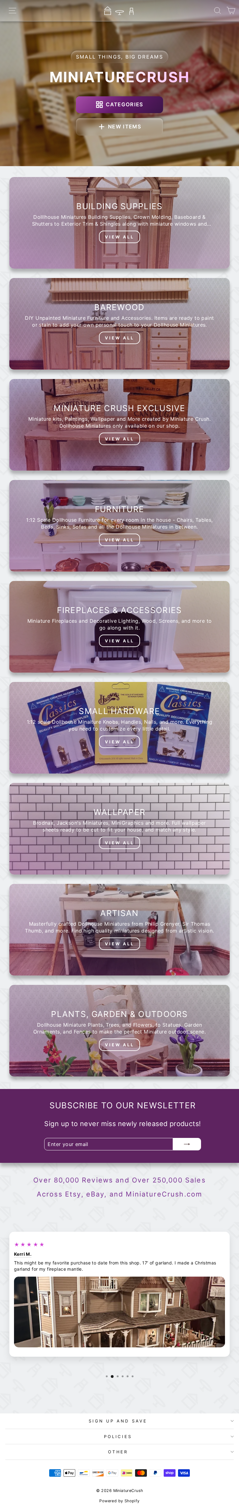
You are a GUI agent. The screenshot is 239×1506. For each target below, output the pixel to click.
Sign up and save (118, 1420)
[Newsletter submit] (187, 1144)
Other (118, 1451)
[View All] (119, 223)
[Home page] (119, 10)
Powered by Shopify (119, 1501)
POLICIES (118, 1436)
